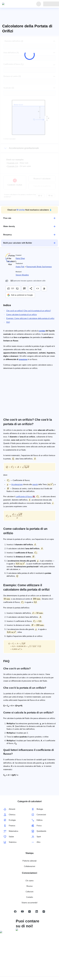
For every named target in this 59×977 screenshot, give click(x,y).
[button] (29, 210)
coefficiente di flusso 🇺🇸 (25, 497)
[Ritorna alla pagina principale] (14, 4)
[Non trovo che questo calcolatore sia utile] (18, 288)
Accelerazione (17, 484)
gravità (35, 484)
